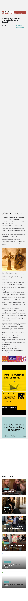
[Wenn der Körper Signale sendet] (14, 579)
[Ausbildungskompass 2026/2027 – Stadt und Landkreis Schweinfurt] (14, 524)
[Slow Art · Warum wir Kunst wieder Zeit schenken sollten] (14, 542)
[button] (3, 213)
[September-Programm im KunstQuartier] (14, 561)
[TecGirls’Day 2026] (14, 487)
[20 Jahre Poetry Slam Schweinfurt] (14, 505)
